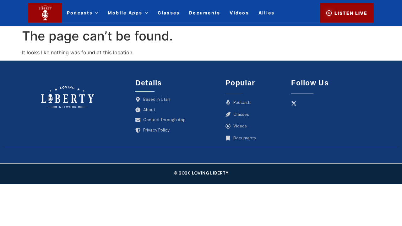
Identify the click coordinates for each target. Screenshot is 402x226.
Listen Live (350, 13)
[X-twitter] (293, 103)
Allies (266, 12)
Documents (204, 12)
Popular (240, 83)
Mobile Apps (125, 12)
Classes (169, 12)
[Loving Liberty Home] (45, 13)
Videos (239, 12)
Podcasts (80, 12)
